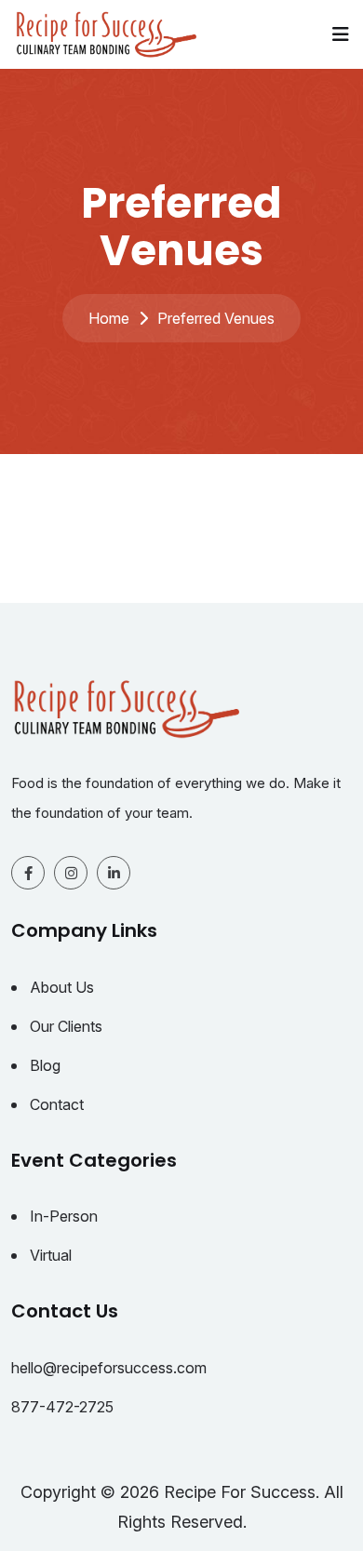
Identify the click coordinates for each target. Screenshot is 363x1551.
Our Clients (66, 1026)
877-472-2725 (62, 1406)
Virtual (51, 1255)
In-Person (64, 1216)
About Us (62, 987)
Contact (57, 1104)
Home (108, 318)
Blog (45, 1065)
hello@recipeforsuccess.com (109, 1367)
